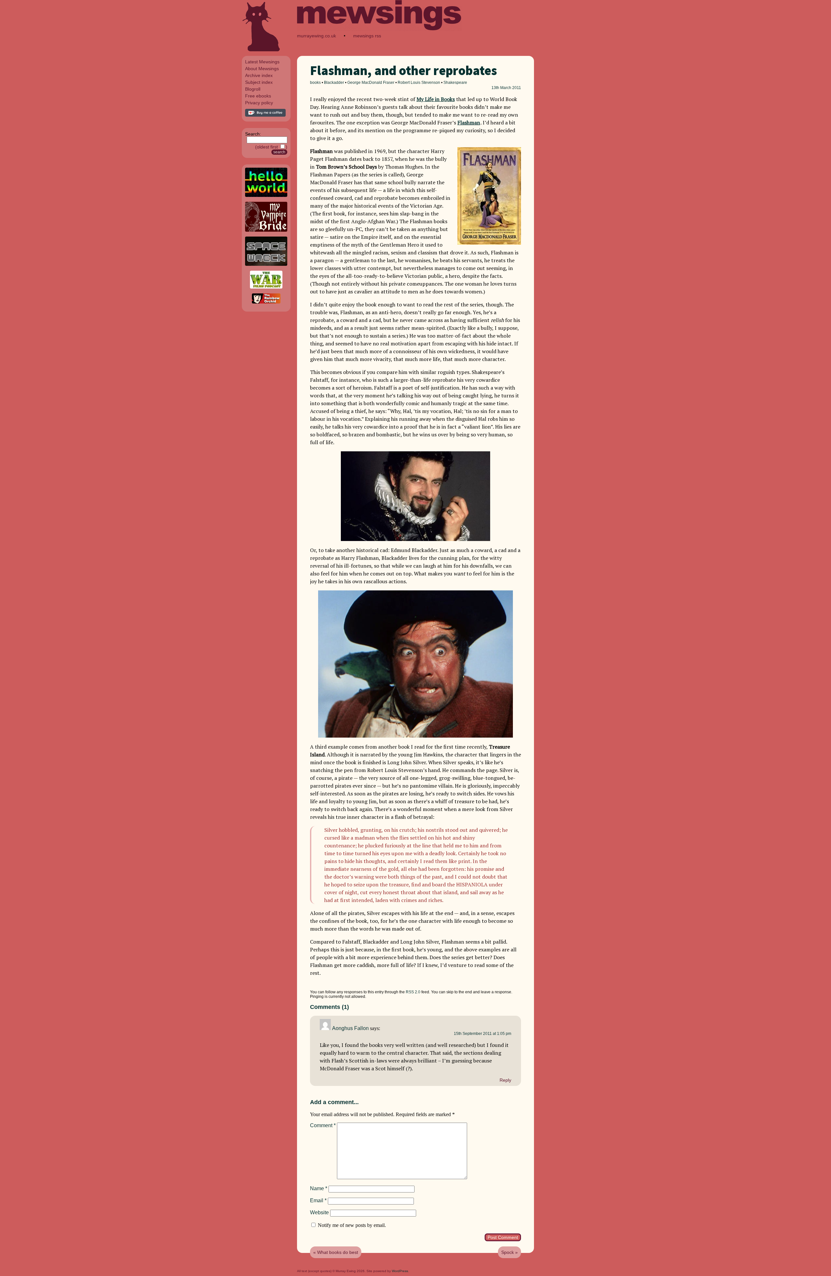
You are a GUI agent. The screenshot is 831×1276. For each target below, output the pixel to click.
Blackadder (334, 82)
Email (318, 1200)
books (315, 82)
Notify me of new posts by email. (352, 1225)
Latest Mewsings (262, 61)
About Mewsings (262, 68)
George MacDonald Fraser (370, 82)
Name (318, 1188)
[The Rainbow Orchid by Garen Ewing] (266, 301)
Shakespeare (455, 82)
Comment (323, 1125)
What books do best (337, 1252)
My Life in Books (435, 99)
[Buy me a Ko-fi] (265, 115)
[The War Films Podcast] (266, 287)
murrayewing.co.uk (316, 35)
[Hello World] (266, 195)
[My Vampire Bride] (266, 230)
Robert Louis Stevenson (419, 82)
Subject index (259, 82)
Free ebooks (258, 95)
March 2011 (510, 87)
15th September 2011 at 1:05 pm (482, 1033)
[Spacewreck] (266, 264)
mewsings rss (367, 35)
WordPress (400, 1271)
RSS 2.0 (413, 992)
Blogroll (252, 89)
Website (319, 1212)
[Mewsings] (379, 29)
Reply (505, 1080)
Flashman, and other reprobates (403, 70)
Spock (507, 1252)
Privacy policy (259, 102)
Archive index (259, 75)
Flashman (468, 122)
